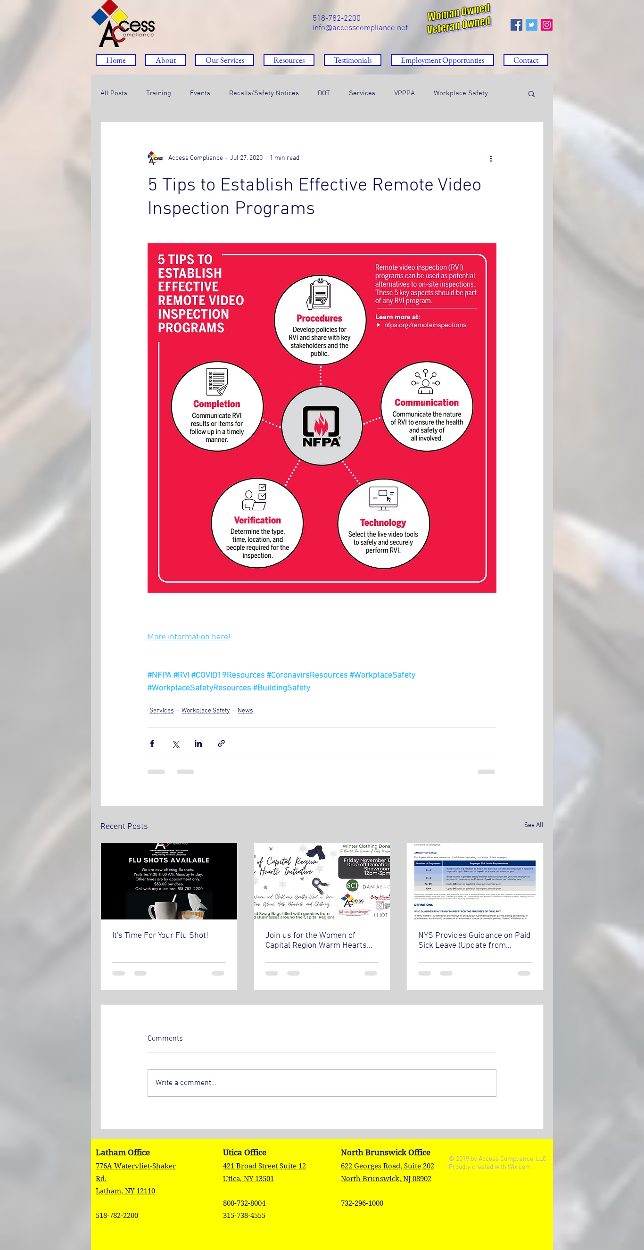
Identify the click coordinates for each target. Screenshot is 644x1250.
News (245, 711)
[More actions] (490, 158)
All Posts (113, 93)
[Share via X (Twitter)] (175, 743)
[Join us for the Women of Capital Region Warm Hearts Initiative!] (322, 881)
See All (534, 825)
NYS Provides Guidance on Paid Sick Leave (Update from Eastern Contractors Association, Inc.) (474, 941)
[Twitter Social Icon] (531, 25)
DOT (324, 93)
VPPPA (404, 93)
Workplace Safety (461, 93)
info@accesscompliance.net (360, 28)
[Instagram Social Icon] (547, 25)
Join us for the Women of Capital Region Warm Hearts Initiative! (316, 941)
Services (362, 93)
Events (200, 93)
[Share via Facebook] (152, 743)
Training (158, 93)
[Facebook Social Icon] (516, 25)
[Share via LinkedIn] (198, 743)
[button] (289, 60)
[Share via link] (221, 743)
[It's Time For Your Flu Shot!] (169, 881)
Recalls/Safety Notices (264, 93)
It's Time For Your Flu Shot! (160, 936)
